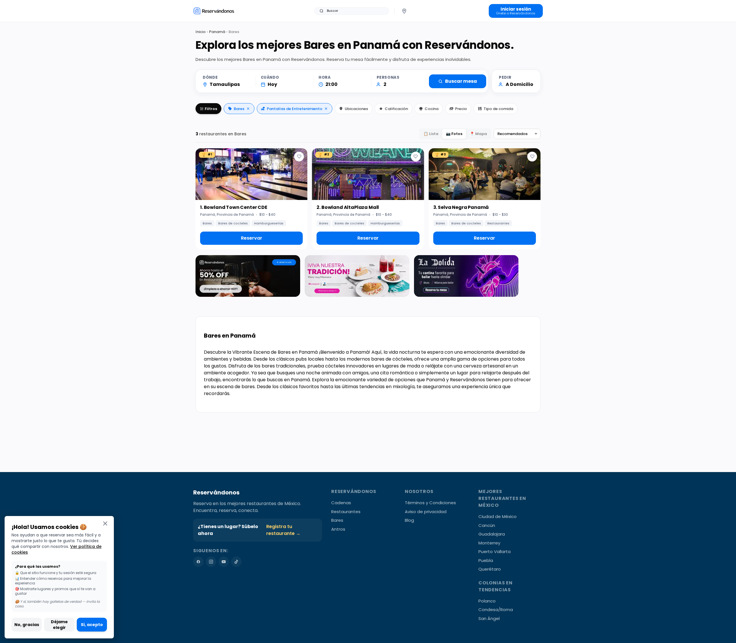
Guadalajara (491, 534)
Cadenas (341, 503)
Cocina (431, 108)
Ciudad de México (497, 516)
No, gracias (26, 624)
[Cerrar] (105, 523)
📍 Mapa (478, 133)
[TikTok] (236, 562)
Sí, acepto (92, 624)
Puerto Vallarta (494, 551)
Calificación (396, 108)
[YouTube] (223, 562)
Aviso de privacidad (425, 512)
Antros (338, 529)
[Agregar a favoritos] (299, 156)
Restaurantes (346, 512)
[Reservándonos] (213, 10)
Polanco (487, 601)
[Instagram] (211, 562)
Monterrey (489, 543)
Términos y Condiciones (430, 503)
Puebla (485, 560)
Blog (409, 520)
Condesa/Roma (495, 610)
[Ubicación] (404, 11)
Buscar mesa (461, 81)
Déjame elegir (59, 624)
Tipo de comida (498, 108)
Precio (461, 108)
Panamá (217, 31)
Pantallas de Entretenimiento (294, 108)
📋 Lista (430, 133)
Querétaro (489, 569)
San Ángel (489, 618)
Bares (239, 108)
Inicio (200, 31)
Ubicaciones (356, 108)
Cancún (486, 525)
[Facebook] (198, 562)
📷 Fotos (454, 133)
